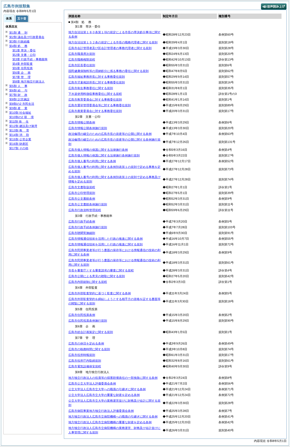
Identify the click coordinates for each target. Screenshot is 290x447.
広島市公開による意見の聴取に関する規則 (96, 276)
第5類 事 (18, 86)
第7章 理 (21, 77)
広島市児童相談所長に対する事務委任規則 (96, 82)
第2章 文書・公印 (24, 55)
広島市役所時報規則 (81, 355)
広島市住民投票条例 (81, 315)
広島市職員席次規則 (81, 53)
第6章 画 (21, 72)
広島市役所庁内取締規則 (84, 360)
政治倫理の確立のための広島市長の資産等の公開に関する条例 (110, 134)
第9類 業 (18, 108)
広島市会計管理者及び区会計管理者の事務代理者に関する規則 (110, 48)
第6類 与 (18, 90)
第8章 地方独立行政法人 (28, 81)
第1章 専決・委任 (24, 50)
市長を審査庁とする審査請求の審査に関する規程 (101, 270)
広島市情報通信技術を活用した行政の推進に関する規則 (105, 244)
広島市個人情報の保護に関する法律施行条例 (98, 149)
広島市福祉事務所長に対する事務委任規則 (96, 76)
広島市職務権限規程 (81, 59)
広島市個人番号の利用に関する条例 (92, 161)
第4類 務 (18, 46)
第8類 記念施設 (19, 99)
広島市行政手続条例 (81, 221)
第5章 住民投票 (22, 68)
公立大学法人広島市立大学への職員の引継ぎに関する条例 (107, 389)
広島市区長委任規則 (81, 65)
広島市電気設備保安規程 (84, 366)
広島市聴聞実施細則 (81, 233)
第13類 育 (19, 130)
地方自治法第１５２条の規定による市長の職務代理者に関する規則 (113, 42)
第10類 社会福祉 (20, 112)
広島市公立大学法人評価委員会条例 (92, 383)
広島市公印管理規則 (81, 193)
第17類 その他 (18, 148)
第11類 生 (19, 121)
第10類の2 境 (21, 117)
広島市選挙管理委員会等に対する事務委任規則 (99, 105)
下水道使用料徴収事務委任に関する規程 (95, 93)
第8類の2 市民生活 (21, 103)
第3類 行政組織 (19, 41)
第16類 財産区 (18, 143)
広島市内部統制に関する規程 (87, 282)
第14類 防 (19, 135)
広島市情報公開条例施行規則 (87, 128)
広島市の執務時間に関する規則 (89, 349)
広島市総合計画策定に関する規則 (90, 332)
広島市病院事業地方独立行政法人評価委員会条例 (101, 410)
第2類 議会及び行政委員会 (26, 37)
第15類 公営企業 (20, 139)
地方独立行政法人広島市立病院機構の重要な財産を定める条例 (110, 422)
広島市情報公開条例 (81, 122)
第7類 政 (18, 95)
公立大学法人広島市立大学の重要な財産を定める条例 (104, 395)
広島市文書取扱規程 (81, 187)
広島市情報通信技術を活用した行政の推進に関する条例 (105, 238)
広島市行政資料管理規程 (84, 210)
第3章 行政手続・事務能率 (30, 59)
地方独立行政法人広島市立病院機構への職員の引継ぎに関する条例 (113, 416)
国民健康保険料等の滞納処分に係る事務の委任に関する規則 (108, 71)
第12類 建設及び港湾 (23, 126)
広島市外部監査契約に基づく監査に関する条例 (99, 293)
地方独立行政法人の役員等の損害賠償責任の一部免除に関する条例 (113, 377)
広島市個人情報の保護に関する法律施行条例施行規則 (104, 155)
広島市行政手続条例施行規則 (87, 227)
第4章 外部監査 (22, 63)
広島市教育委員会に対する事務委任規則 (95, 99)
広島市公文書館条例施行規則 (87, 204)
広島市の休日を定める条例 (86, 343)
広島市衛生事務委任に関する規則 (90, 88)
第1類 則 (18, 32)
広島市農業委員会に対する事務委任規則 (95, 111)
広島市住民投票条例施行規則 (87, 320)
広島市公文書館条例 (81, 198)
